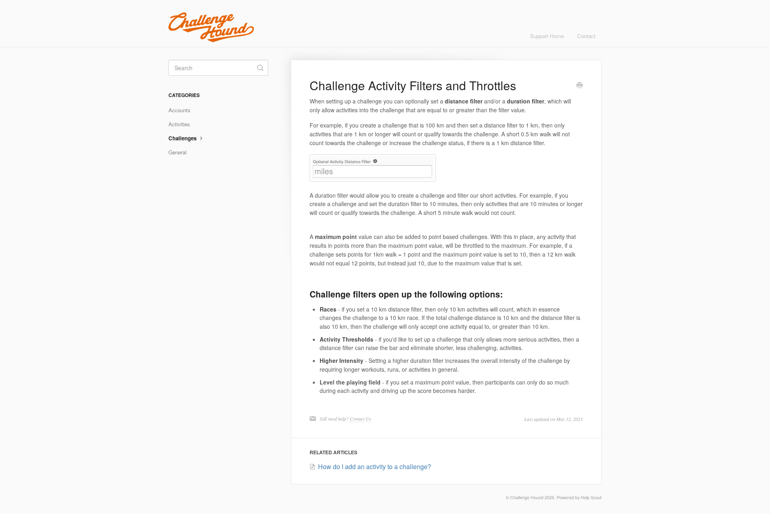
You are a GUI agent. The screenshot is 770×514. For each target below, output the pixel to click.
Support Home (547, 36)
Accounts (179, 110)
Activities (179, 124)
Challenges (183, 138)
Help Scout (591, 497)
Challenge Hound (526, 497)
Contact (586, 36)
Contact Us (360, 418)
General (177, 152)
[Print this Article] (579, 85)
